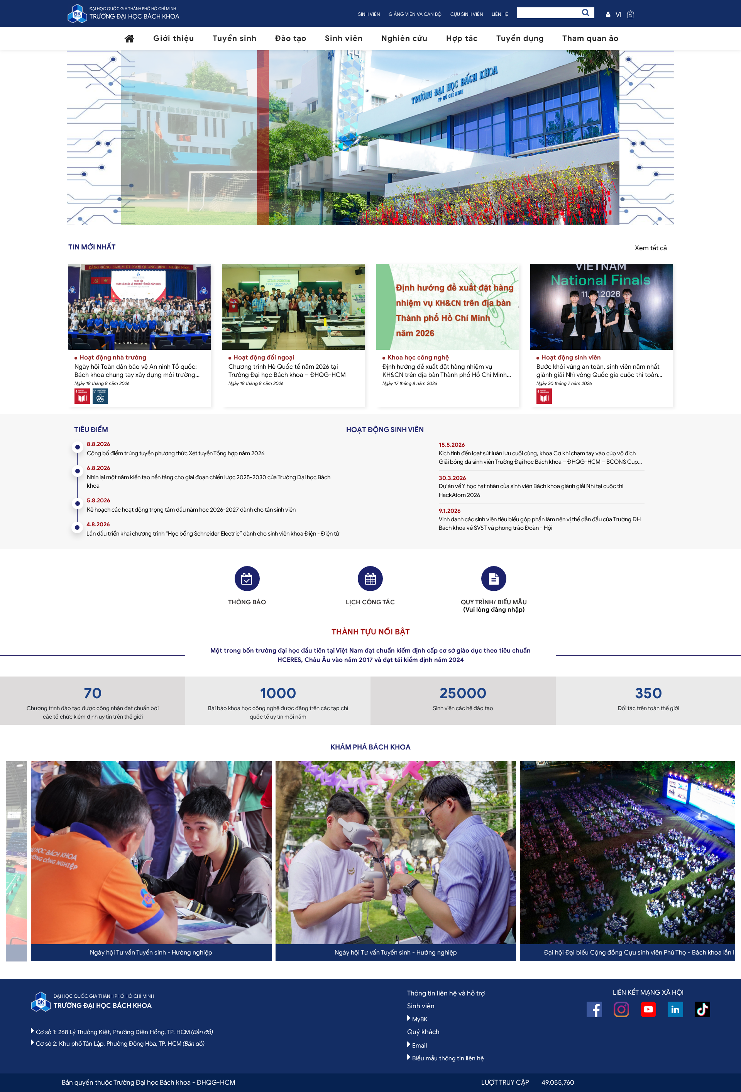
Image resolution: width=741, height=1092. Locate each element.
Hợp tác (462, 38)
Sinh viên (344, 38)
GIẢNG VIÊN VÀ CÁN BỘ (415, 14)
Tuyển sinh (235, 38)
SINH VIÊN (369, 14)
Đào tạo (290, 38)
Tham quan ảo (590, 38)
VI (618, 14)
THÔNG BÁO (247, 602)
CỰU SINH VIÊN (466, 14)
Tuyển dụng (520, 38)
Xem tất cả (651, 248)
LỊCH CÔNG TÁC (370, 602)
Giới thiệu (173, 38)
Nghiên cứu (404, 38)
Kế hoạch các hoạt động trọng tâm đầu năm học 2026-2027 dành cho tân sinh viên (191, 509)
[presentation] (154, 141)
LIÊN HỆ (500, 14)
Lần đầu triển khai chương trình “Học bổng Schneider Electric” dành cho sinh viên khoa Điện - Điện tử (212, 533)
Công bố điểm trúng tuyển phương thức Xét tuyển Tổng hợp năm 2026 (175, 453)
